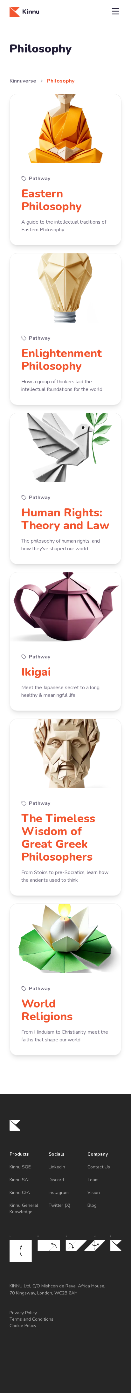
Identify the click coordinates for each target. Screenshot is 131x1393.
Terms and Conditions (31, 1319)
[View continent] (65, 169)
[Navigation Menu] (115, 11)
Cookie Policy (23, 1326)
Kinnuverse (23, 80)
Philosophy (60, 80)
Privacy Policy (23, 1313)
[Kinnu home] (15, 1125)
